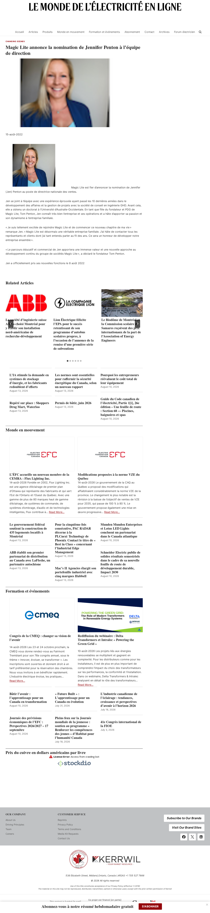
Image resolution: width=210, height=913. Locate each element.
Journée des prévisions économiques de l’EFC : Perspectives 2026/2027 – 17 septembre (29, 724)
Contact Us (64, 838)
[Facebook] (183, 836)
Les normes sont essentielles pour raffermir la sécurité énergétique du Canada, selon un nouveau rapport (75, 381)
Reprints (62, 820)
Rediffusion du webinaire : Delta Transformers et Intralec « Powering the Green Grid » (106, 640)
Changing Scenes (15, 41)
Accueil (19, 32)
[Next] (137, 324)
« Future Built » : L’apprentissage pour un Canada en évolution (72, 698)
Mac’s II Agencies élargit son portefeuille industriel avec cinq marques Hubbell (75, 572)
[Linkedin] (201, 836)
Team (8, 829)
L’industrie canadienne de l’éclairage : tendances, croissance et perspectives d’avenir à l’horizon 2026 (119, 700)
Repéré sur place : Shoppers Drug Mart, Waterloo (29, 405)
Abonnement (132, 32)
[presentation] (26, 303)
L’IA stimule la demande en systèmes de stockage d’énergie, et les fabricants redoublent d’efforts (29, 381)
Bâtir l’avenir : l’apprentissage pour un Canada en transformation (28, 698)
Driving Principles (15, 824)
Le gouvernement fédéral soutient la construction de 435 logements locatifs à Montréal (28, 530)
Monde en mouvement (70, 32)
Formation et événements (104, 32)
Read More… (56, 512)
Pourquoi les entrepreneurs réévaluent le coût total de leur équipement (120, 379)
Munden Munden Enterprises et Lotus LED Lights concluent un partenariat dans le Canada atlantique (121, 530)
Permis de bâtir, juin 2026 (73, 403)
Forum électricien (184, 32)
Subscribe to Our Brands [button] (184, 818)
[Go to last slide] (10, 324)
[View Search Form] (200, 32)
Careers (10, 833)
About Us (10, 820)
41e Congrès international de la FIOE (121, 724)
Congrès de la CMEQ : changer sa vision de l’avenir (40, 638)
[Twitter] (192, 836)
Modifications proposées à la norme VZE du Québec (109, 476)
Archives (164, 32)
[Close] (207, 904)
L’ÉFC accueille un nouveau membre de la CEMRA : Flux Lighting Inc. (39, 476)
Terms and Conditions (69, 829)
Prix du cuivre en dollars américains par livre (46, 752)
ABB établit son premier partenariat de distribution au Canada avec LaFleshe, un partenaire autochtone (30, 558)
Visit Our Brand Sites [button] (186, 827)
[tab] (67, 361)
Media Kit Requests (68, 833)
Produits (47, 32)
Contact (149, 32)
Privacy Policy (65, 824)
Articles (33, 32)
